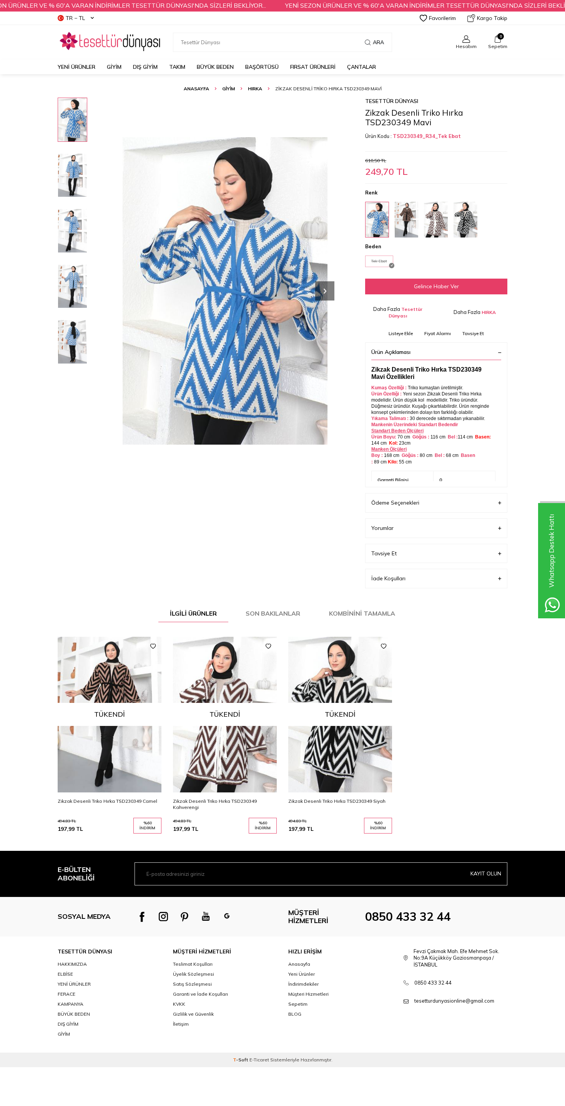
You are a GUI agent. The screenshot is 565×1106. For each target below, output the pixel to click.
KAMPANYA (70, 1004)
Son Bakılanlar (273, 613)
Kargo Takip (492, 18)
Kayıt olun (485, 873)
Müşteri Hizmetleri (308, 994)
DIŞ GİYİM (145, 66)
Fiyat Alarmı (437, 333)
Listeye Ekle (401, 333)
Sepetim (297, 1004)
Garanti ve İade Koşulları (200, 994)
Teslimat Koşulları (193, 964)
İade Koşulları (388, 578)
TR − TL (75, 18)
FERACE (66, 994)
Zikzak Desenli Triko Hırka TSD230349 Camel (107, 801)
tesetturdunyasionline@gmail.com (454, 1001)
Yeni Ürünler (76, 66)
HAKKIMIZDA (72, 964)
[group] (225, 291)
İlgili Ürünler (193, 613)
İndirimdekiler (303, 984)
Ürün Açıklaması (390, 352)
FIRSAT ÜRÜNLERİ (313, 66)
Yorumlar (382, 528)
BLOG (294, 1014)
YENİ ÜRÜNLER (74, 984)
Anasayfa (196, 88)
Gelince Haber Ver (436, 286)
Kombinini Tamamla (362, 613)
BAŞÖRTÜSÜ (262, 66)
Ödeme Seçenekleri (395, 502)
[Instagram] (163, 916)
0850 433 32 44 (407, 916)
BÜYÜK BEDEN (215, 66)
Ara (378, 42)
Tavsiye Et (473, 333)
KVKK (179, 1004)
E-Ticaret (259, 1060)
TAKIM (177, 66)
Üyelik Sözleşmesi (193, 974)
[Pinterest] (184, 916)
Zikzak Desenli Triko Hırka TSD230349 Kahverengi (215, 804)
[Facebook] (142, 916)
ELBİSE (65, 974)
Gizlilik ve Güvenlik (193, 1014)
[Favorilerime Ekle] (153, 646)
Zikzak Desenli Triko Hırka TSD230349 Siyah (337, 801)
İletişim (181, 1024)
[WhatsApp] (226, 916)
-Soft (241, 1060)
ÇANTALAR (361, 66)
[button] (324, 291)
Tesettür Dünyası (391, 101)
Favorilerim (442, 18)
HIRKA (255, 88)
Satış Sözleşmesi (192, 984)
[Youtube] (205, 916)
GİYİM (114, 66)
